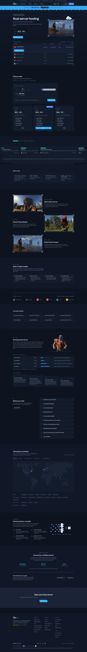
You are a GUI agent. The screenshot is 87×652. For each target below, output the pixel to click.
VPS (35, 623)
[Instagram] (45, 643)
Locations (46, 621)
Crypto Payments (48, 623)
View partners (70, 577)
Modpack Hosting (37, 621)
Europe (21, 458)
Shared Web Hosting (38, 625)
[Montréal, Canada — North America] (31, 470)
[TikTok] (43, 643)
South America (46, 458)
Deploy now (51, 100)
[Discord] (38, 643)
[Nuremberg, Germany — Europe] (45, 469)
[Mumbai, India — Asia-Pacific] (55, 474)
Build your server (17, 37)
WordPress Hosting (37, 627)
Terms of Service (58, 633)
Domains (35, 631)
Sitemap (56, 637)
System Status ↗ (58, 627)
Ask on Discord (17, 407)
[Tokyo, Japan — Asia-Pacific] (66, 471)
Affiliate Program (48, 629)
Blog (56, 625)
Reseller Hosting (37, 629)
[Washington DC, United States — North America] (31, 471)
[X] (40, 643)
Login (66, 3)
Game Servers (36, 619)
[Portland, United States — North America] (23, 470)
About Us (46, 619)
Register (71, 3)
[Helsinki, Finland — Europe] (47, 468)
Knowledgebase (58, 619)
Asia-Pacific (37, 458)
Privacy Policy (57, 635)
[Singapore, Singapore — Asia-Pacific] (60, 477)
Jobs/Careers (47, 625)
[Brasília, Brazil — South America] (35, 480)
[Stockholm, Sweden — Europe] (46, 468)
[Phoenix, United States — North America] (25, 472)
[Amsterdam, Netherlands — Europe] (44, 469)
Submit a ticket (58, 623)
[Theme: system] (62, 4)
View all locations (60, 577)
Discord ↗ (57, 621)
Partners (46, 627)
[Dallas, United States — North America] (27, 472)
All (15, 458)
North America (28, 458)
